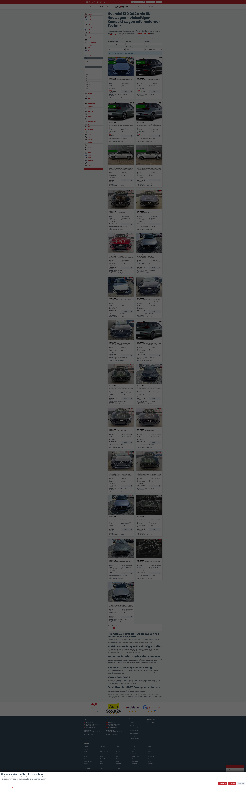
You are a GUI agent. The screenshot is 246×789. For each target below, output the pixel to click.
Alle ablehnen (232, 783)
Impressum (17, 787)
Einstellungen (241, 783)
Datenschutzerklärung (7, 787)
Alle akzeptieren (222, 783)
